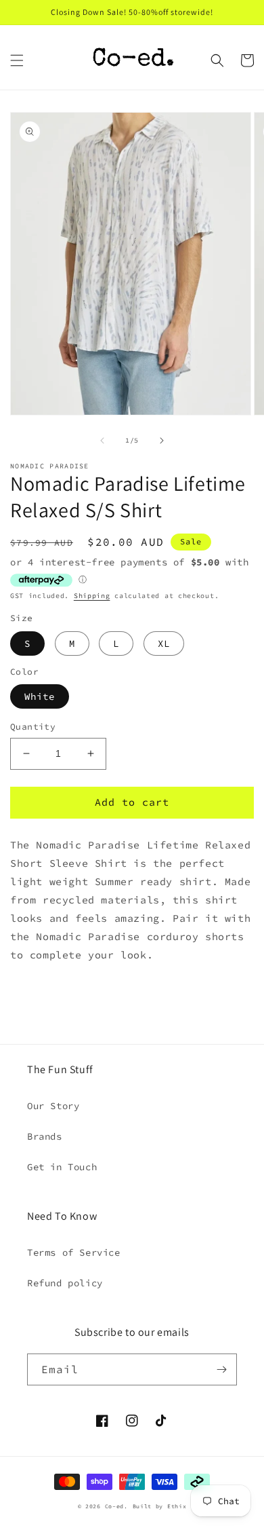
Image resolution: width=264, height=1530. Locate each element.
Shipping (92, 595)
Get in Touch (62, 1167)
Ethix (177, 1506)
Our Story (53, 1106)
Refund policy (65, 1283)
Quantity (33, 726)
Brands (44, 1136)
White (39, 696)
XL (164, 643)
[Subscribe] (221, 1369)
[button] (17, 60)
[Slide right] (162, 440)
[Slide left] (102, 440)
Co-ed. (116, 1506)
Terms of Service (73, 1252)
